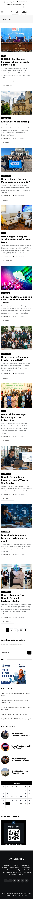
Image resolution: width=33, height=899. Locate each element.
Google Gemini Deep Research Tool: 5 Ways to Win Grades (14, 480)
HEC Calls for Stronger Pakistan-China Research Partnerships (15, 62)
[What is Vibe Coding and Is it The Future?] (5, 747)
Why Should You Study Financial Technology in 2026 (14, 538)
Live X (21, 874)
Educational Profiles (9, 872)
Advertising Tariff (16, 7)
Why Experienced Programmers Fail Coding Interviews (21, 735)
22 (25, 800)
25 (7, 803)
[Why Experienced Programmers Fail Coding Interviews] (5, 734)
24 (3, 803)
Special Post (26, 865)
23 (29, 800)
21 (21, 800)
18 (7, 800)
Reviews (16, 865)
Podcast (26, 870)
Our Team (13, 874)
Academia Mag (7, 81)
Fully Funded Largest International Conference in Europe (21, 760)
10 (3, 797)
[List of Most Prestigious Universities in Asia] (5, 772)
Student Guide (26, 867)
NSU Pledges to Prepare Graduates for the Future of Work (16, 240)
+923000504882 (23, 2)
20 (16, 800)
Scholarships (17, 870)
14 (21, 797)
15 (25, 797)
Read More (6, 85)
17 (3, 800)
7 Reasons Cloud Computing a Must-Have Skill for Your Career (16, 300)
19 (12, 800)
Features (7, 870)
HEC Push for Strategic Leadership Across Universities (13, 417)
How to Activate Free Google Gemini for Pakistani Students (12, 598)
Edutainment (7, 865)
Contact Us (27, 872)
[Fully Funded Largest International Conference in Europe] (5, 760)
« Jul (2, 811)
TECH (19, 872)
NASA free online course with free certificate (14, 714)
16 (29, 797)
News (5, 867)
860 (21, 630)
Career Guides (14, 867)
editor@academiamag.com (16, 4)
